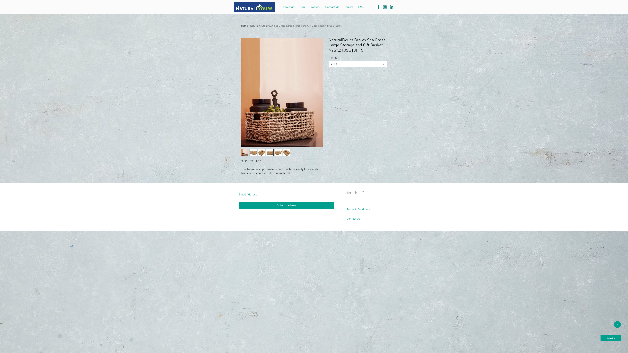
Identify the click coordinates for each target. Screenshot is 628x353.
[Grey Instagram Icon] (362, 192)
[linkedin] (391, 7)
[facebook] (378, 7)
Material (333, 58)
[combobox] (358, 64)
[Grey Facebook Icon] (355, 192)
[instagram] (385, 7)
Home (244, 26)
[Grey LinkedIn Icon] (349, 192)
